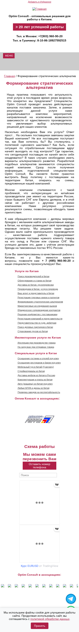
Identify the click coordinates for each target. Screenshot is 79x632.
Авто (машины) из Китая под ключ (35, 384)
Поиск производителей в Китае (33, 276)
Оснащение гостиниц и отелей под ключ (38, 358)
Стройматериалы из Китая (31, 371)
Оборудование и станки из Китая (34, 280)
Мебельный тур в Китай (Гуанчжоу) (36, 367)
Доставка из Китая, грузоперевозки (36, 285)
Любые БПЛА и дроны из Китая (33, 388)
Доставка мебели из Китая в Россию (36, 375)
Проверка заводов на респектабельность (39, 392)
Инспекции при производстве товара (37, 343)
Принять (39, 625)
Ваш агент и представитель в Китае (36, 293)
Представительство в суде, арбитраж (37, 323)
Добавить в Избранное (39, 2)
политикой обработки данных (49, 619)
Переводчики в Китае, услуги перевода (38, 289)
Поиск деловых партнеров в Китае (35, 327)
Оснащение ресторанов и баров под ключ (39, 362)
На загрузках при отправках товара (36, 347)
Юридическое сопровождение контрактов (39, 310)
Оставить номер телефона (39, 465)
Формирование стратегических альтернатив (40, 302)
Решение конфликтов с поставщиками (37, 314)
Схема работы (39, 446)
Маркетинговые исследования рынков (37, 306)
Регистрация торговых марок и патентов (38, 297)
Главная (9, 76)
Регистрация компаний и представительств (40, 318)
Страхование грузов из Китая (33, 331)
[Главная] (39, 8)
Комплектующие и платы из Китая (35, 379)
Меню (9, 55)
